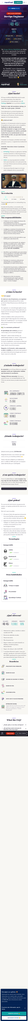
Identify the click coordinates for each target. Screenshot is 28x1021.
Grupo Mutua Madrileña (12, 49)
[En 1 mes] (6, 197)
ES (24, 2)
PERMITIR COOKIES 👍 (14, 1013)
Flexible (14, 624)
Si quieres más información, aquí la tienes (11, 1008)
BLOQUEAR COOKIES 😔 (14, 1018)
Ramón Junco (23, 84)
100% (14, 31)
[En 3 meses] (14, 197)
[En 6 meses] (22, 197)
